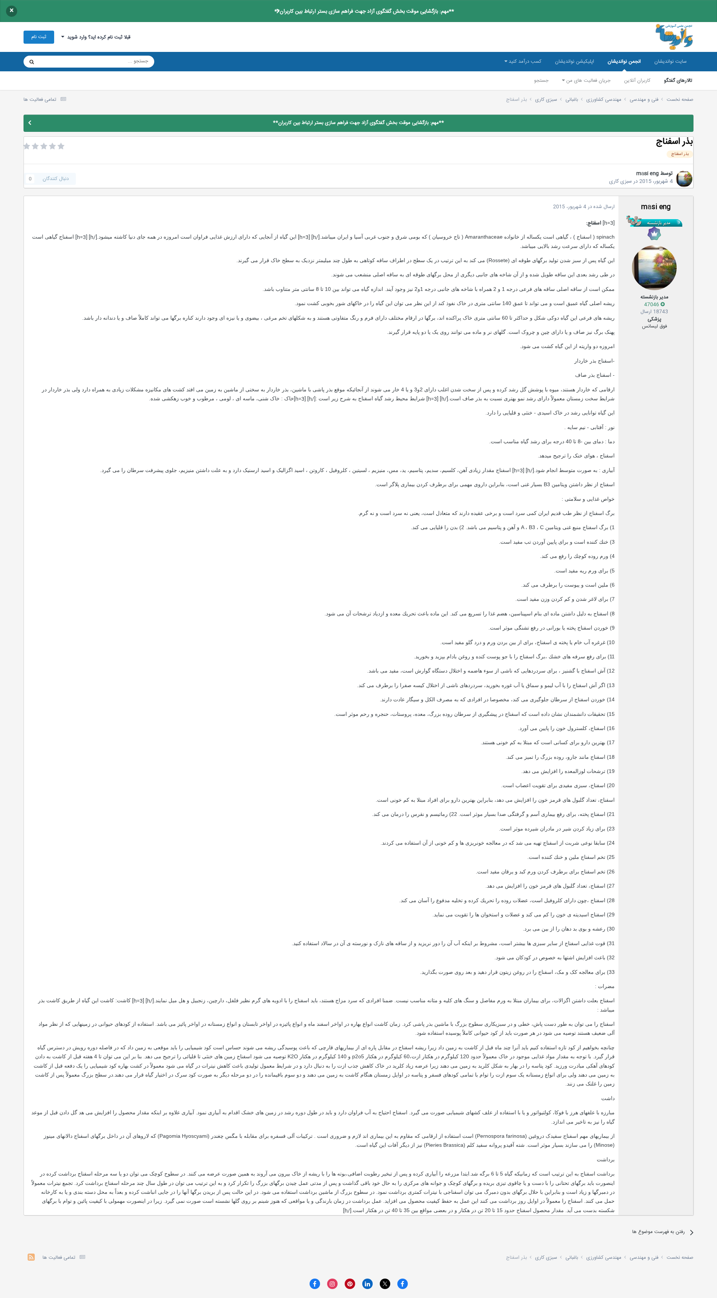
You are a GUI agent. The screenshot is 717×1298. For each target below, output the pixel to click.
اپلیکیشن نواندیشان (574, 62)
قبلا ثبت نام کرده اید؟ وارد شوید (97, 37)
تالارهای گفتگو (678, 81)
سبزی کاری (620, 181)
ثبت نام (38, 37)
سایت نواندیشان (670, 62)
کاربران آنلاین (637, 81)
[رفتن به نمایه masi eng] (684, 179)
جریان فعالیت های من (588, 81)
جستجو (541, 81)
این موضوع (60, 61)
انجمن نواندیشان (624, 62)
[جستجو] (32, 62)
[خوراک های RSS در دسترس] (31, 1258)
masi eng (647, 173)
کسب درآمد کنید (524, 62)
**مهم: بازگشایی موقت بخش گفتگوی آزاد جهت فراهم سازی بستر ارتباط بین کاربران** (364, 11)
